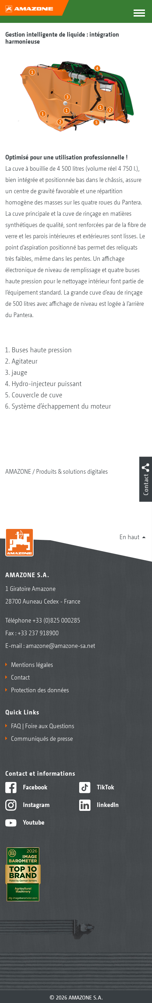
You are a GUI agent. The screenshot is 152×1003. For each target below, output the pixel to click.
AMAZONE (18, 471)
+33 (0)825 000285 (56, 620)
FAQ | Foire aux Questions (42, 725)
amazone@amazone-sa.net (60, 645)
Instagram (35, 804)
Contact (20, 677)
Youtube (33, 822)
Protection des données (40, 689)
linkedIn (107, 804)
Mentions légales (32, 664)
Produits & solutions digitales (72, 471)
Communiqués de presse (42, 738)
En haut (129, 536)
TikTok (104, 786)
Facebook (34, 786)
